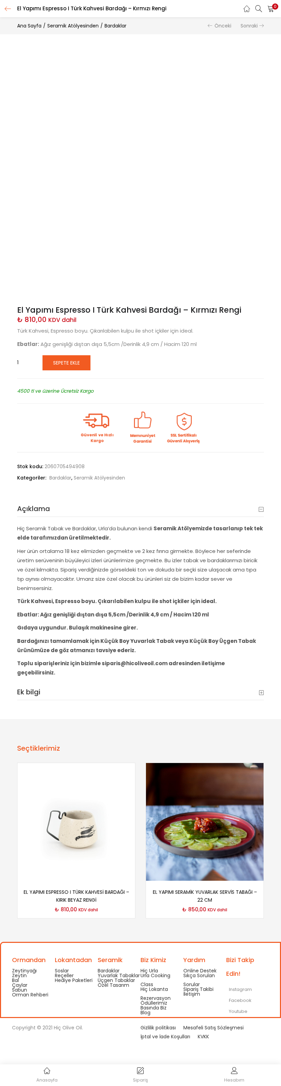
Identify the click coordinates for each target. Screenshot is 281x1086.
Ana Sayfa (29, 25)
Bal (15, 980)
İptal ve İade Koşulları (165, 1036)
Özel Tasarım (113, 985)
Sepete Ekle (66, 362)
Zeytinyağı (24, 970)
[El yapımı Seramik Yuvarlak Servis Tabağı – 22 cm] (205, 821)
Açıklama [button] (33, 508)
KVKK (203, 1036)
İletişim (191, 994)
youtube (237, 1011)
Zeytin (19, 975)
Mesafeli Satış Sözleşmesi (213, 1027)
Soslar (62, 970)
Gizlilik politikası (158, 1027)
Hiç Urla (149, 970)
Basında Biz (153, 1007)
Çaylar (19, 985)
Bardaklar (115, 25)
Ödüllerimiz (153, 1003)
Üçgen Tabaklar (116, 980)
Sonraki (249, 25)
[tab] (140, 509)
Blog (145, 1012)
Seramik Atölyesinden (73, 25)
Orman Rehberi (30, 994)
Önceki (223, 25)
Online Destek (200, 970)
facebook (240, 1000)
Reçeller (64, 975)
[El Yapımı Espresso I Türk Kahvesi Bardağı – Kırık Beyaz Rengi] (76, 821)
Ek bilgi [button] (28, 692)
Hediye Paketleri (74, 980)
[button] (271, 8)
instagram (240, 989)
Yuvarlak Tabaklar (119, 975)
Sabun (19, 989)
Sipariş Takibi (198, 989)
